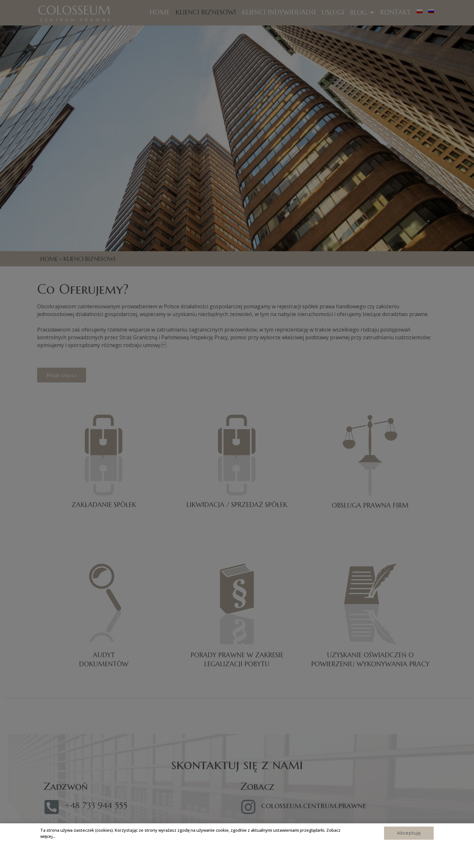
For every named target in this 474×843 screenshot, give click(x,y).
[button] (409, 833)
